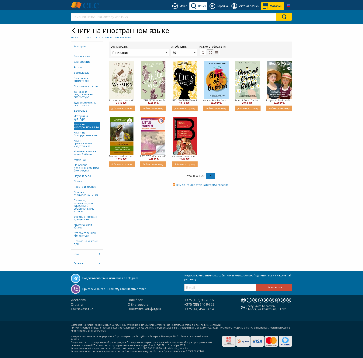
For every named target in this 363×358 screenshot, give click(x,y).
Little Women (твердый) (121, 100)
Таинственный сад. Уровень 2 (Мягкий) (122, 156)
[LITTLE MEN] (153, 80)
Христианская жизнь (83, 226)
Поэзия (78, 181)
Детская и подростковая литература (83, 94)
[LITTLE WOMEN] (185, 80)
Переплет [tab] (79, 263)
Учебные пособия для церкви (85, 218)
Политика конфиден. (145, 309)
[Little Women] (121, 80)
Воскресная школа (86, 86)
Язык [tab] (76, 254)
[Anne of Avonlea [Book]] (216, 80)
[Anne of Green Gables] (247, 80)
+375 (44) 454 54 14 (199, 309)
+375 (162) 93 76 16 (199, 300)
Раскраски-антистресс (81, 79)
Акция (78, 67)
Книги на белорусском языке (86, 134)
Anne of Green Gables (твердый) (248, 100)
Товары (75, 37)
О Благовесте (138, 304)
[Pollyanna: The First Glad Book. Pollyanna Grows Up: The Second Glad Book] (279, 80)
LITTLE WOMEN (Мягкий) (184, 100)
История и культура (81, 117)
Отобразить (179, 46)
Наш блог (135, 300)
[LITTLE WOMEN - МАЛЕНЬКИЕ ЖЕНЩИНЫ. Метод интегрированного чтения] (153, 136)
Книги (88, 37)
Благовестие (82, 61)
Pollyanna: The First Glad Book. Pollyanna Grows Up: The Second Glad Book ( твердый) (279, 100)
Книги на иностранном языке (113, 37)
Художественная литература (85, 234)
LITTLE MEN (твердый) (153, 100)
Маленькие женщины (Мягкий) (185, 156)
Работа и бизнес (85, 186)
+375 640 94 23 (199, 304)
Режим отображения (212, 46)
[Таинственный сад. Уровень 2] (121, 136)
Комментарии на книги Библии (85, 153)
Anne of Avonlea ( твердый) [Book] (216, 100)
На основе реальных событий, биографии (86, 167)
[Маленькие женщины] (185, 136)
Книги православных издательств (83, 143)
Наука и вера (82, 176)
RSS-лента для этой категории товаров (202, 185)
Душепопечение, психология (85, 104)
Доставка (78, 300)
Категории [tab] (80, 46)
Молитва (80, 159)
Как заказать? (82, 309)
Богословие (81, 72)
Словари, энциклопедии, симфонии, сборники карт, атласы (84, 205)
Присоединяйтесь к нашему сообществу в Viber (114, 289)
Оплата (77, 304)
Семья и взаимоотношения (86, 193)
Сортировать (119, 46)
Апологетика (82, 56)
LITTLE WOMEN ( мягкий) (153, 156)
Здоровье (80, 110)
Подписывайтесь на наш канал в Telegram (110, 278)
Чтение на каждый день (86, 242)
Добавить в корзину (121, 108)
